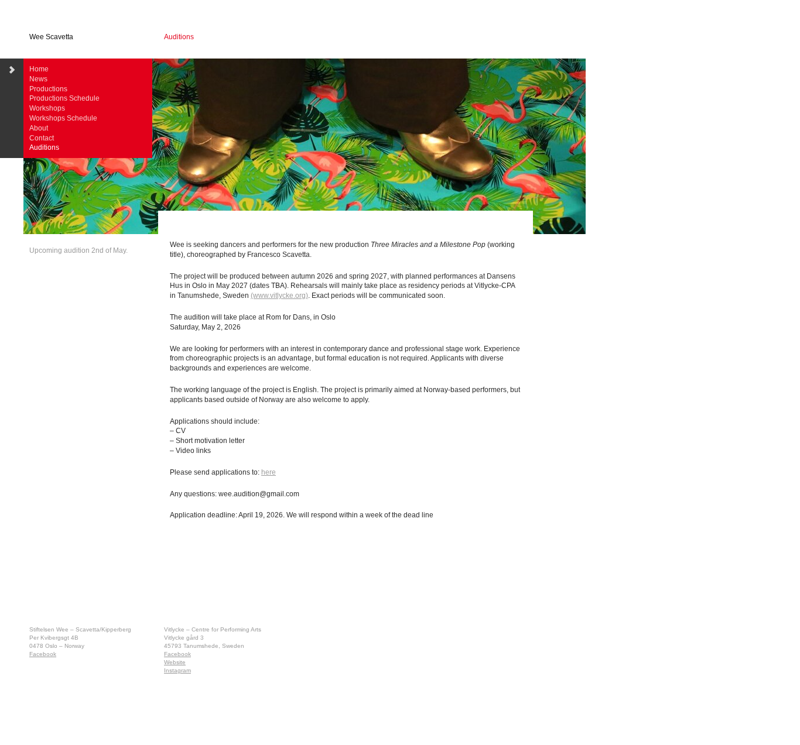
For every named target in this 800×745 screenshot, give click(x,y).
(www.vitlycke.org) (279, 295)
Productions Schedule (64, 98)
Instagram (177, 670)
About (38, 128)
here (268, 472)
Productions (48, 89)
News (38, 79)
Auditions (44, 147)
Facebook (42, 654)
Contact (41, 138)
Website (175, 662)
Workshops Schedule (63, 118)
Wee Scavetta (51, 37)
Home (39, 69)
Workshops (47, 108)
